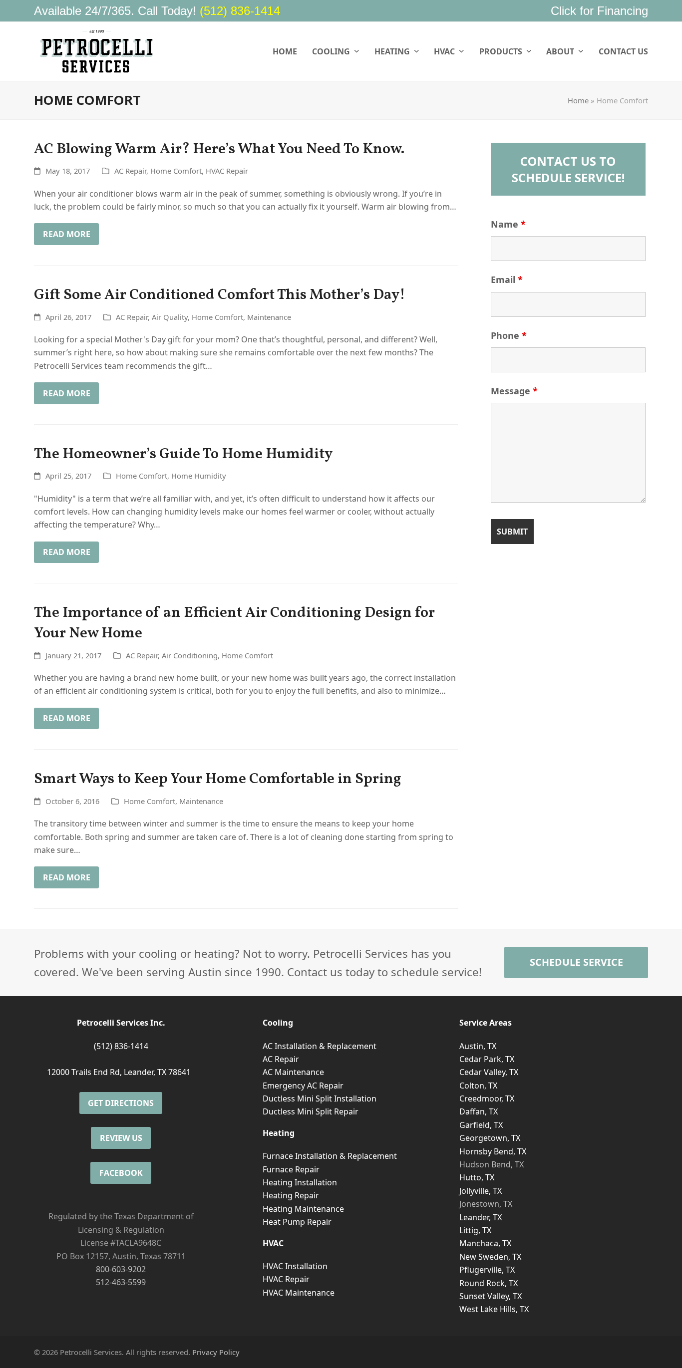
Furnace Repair (291, 1169)
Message (514, 391)
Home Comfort (176, 171)
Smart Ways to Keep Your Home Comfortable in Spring (217, 779)
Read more (66, 234)
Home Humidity (198, 476)
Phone (509, 335)
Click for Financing (599, 10)
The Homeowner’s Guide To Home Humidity (183, 454)
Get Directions (121, 1102)
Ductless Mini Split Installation (319, 1098)
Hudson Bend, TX (491, 1164)
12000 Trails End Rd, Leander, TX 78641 (119, 1072)
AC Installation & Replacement (319, 1046)
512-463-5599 (121, 1282)
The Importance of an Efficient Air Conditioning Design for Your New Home (234, 623)
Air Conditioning (190, 655)
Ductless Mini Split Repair (310, 1111)
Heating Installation (300, 1182)
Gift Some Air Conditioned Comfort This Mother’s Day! (219, 295)
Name (508, 224)
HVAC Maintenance (299, 1292)
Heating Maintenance (303, 1208)
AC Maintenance (293, 1072)
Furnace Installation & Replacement (330, 1155)
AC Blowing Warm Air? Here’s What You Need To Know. (219, 149)
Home (578, 100)
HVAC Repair (227, 171)
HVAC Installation (295, 1266)
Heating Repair (291, 1195)
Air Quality (170, 317)
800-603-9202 (121, 1269)
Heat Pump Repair (297, 1221)
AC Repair (130, 171)
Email (507, 279)
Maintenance (269, 317)
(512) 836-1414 (240, 10)
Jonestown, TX (485, 1203)
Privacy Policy (216, 1352)
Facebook (121, 1172)
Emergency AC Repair (303, 1085)
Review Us (121, 1137)
